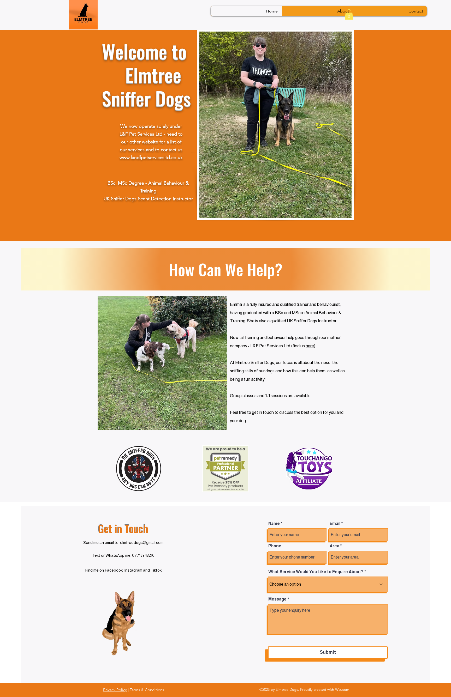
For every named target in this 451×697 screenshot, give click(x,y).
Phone (274, 546)
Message (277, 599)
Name (274, 524)
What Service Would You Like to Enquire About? (316, 572)
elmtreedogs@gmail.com (141, 542)
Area (334, 546)
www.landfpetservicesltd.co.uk (151, 157)
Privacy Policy (115, 689)
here (310, 345)
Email (335, 524)
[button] (349, 14)
